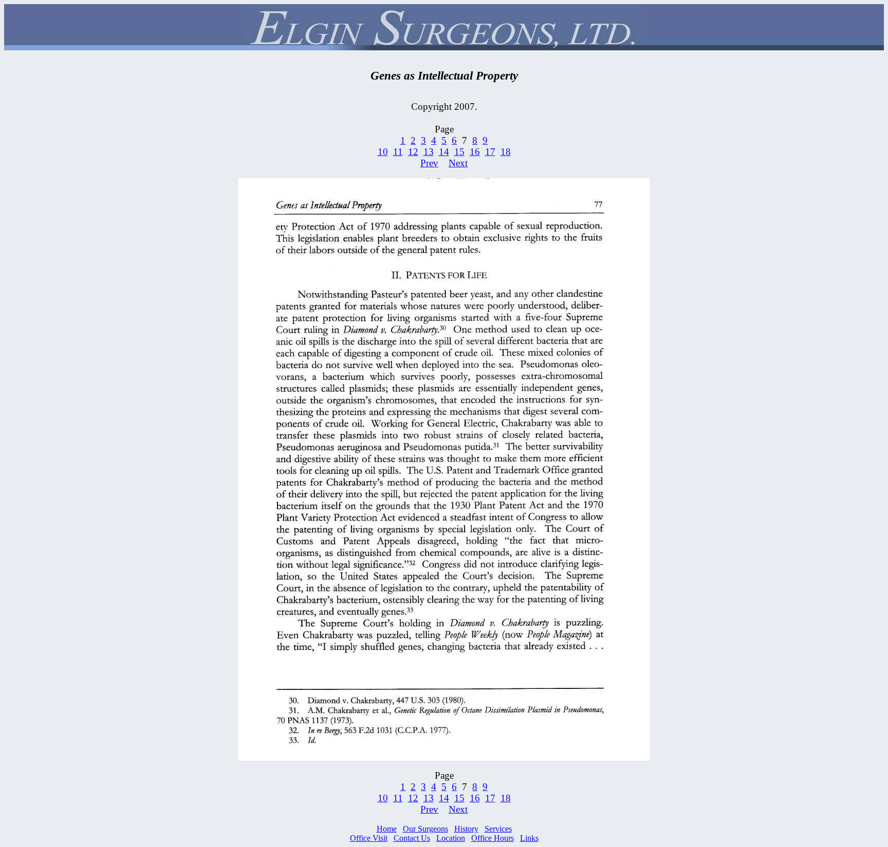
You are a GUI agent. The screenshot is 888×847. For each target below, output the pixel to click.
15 (459, 151)
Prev (429, 163)
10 (383, 151)
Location (450, 838)
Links (529, 838)
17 (490, 151)
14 (444, 151)
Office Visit (368, 838)
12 (413, 151)
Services (498, 828)
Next (458, 163)
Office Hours (492, 838)
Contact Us (412, 838)
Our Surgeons (425, 828)
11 (398, 151)
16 (475, 151)
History (466, 828)
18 (506, 151)
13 (428, 151)
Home (387, 828)
